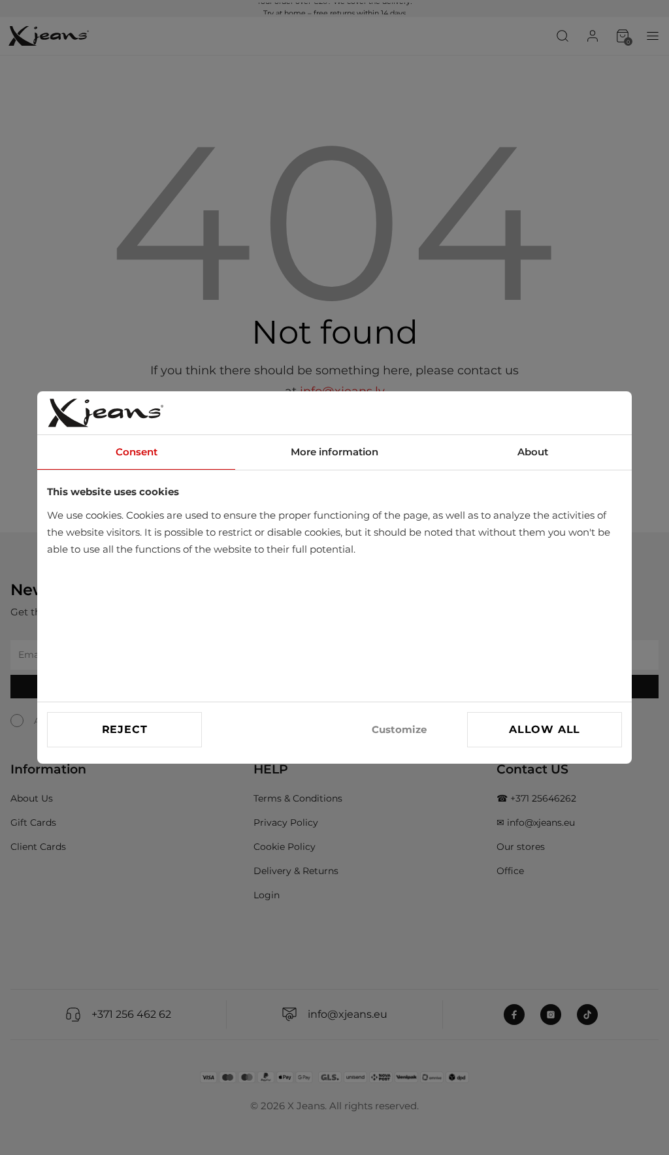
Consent (136, 452)
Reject (125, 729)
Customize (399, 729)
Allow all (544, 729)
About (532, 452)
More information (334, 452)
